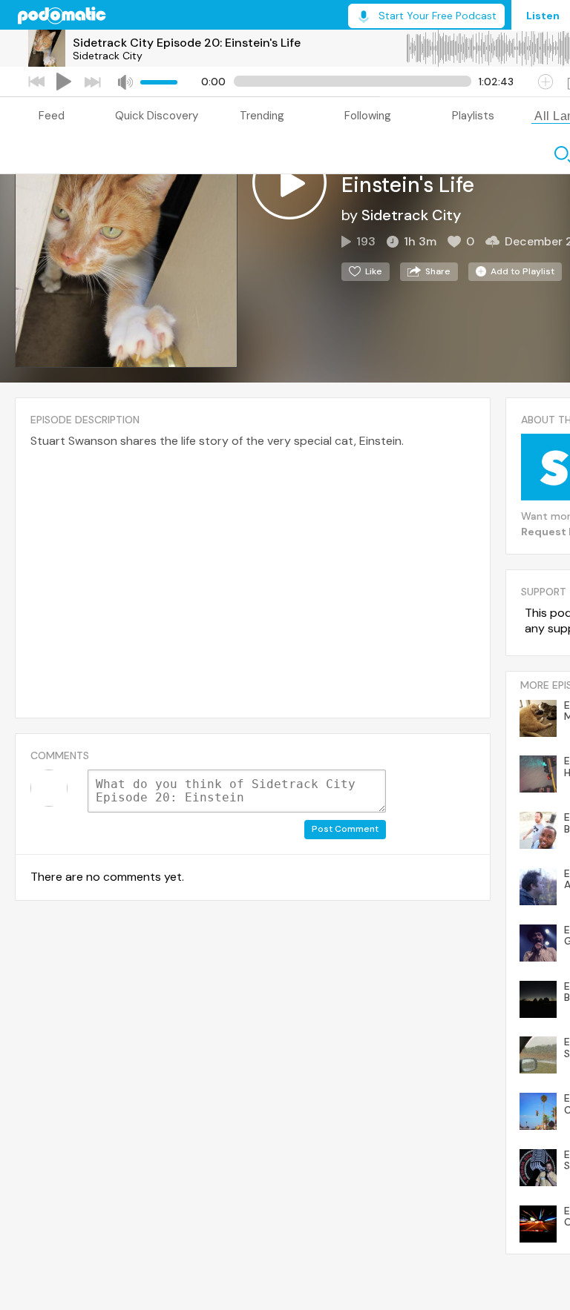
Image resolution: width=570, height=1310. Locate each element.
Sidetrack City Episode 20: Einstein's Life (187, 42)
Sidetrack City (107, 55)
